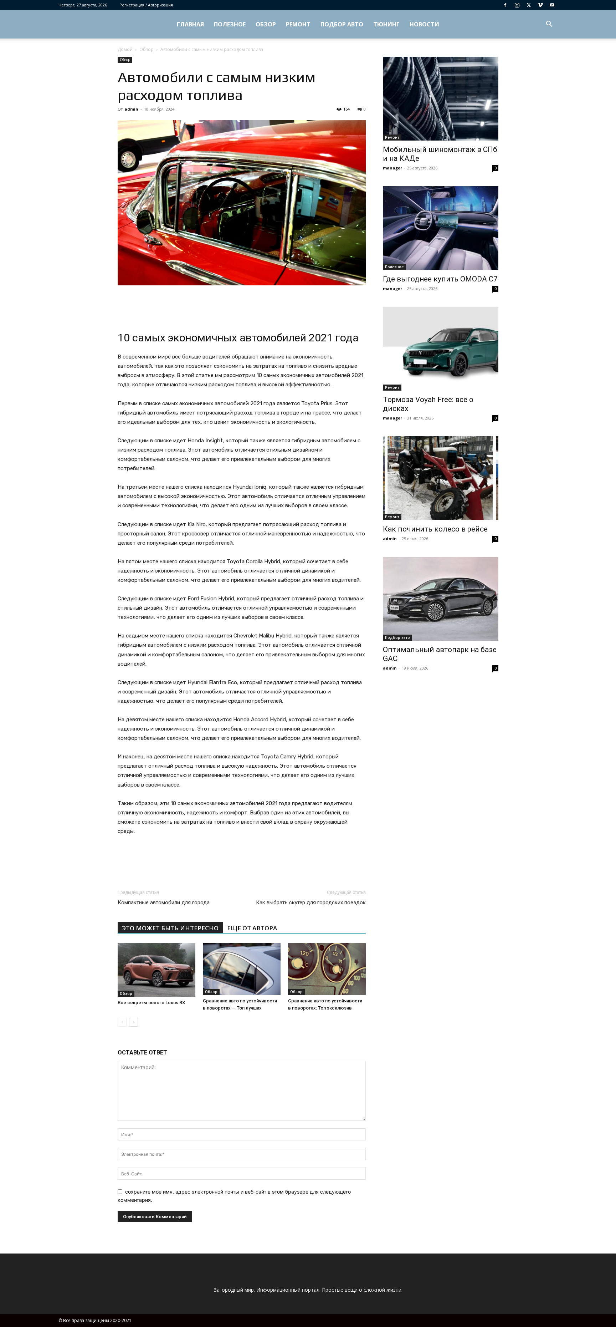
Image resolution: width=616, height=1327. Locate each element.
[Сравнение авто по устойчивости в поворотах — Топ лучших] (242, 969)
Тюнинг (386, 24)
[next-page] (133, 1022)
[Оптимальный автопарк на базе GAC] (440, 599)
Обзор (266, 24)
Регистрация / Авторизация (146, 4)
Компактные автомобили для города (164, 902)
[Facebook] (505, 5)
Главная (190, 24)
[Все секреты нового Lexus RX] (156, 970)
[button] (549, 24)
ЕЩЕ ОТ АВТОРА (252, 928)
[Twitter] (528, 5)
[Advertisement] (241, 305)
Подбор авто (341, 24)
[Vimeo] (540, 5)
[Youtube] (552, 5)
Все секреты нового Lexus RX (151, 1002)
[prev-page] (122, 1022)
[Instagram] (517, 5)
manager (392, 168)
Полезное (230, 24)
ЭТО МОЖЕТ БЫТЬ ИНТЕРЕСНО (170, 928)
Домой (125, 49)
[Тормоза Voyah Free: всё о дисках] (440, 349)
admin (131, 109)
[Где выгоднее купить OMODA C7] (440, 228)
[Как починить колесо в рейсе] (440, 478)
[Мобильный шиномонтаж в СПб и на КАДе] (440, 99)
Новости (424, 24)
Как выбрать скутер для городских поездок (311, 902)
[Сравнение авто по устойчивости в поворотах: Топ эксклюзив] (327, 969)
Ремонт (298, 24)
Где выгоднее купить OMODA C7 (440, 279)
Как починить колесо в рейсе (435, 529)
